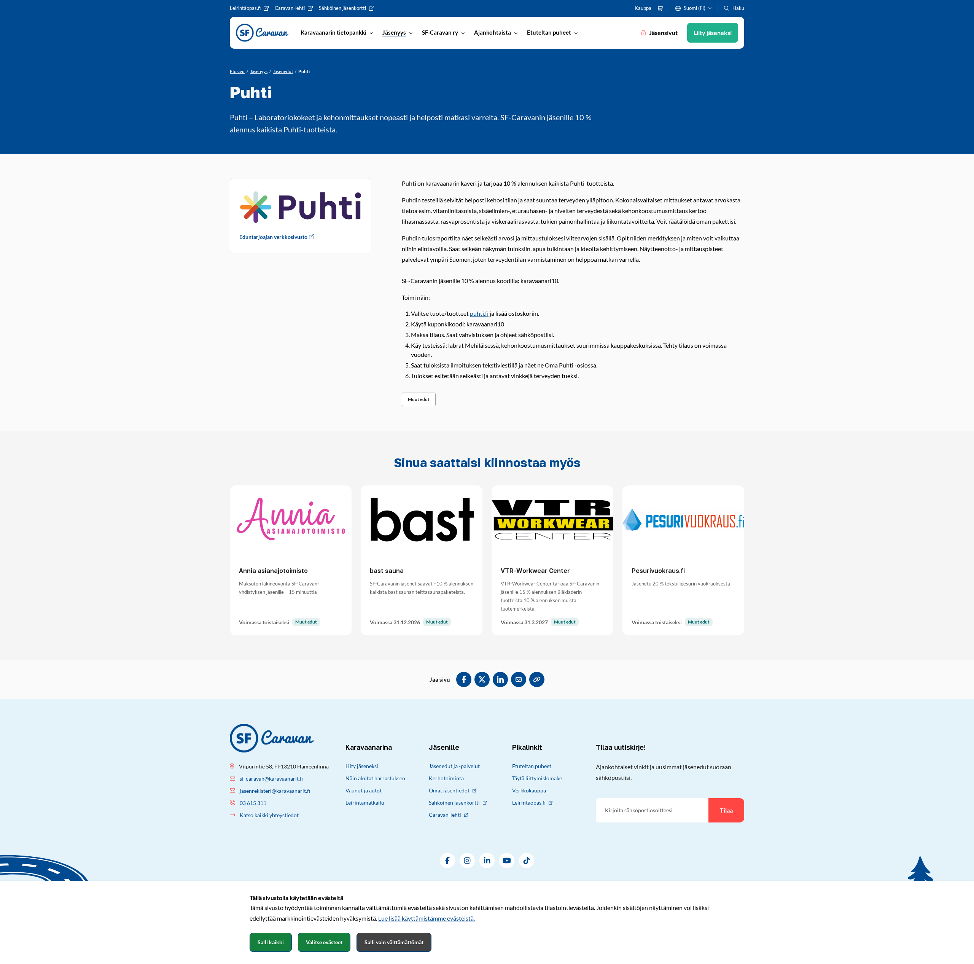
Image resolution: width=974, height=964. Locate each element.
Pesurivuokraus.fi (658, 570)
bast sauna (387, 570)
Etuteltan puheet (531, 766)
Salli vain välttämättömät (393, 942)
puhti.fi (479, 313)
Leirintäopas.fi (529, 802)
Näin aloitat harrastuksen (375, 778)
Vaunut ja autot (363, 790)
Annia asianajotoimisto (273, 570)
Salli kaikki (271, 942)
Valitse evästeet (324, 942)
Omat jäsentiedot (449, 790)
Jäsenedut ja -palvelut (454, 766)
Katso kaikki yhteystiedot (269, 815)
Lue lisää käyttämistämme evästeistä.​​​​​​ (426, 918)
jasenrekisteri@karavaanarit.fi (275, 790)
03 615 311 (253, 803)
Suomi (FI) (694, 8)
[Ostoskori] (660, 8)
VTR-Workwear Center (535, 570)
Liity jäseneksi (361, 766)
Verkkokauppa (529, 790)
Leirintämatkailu (364, 802)
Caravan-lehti (445, 814)
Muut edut (419, 399)
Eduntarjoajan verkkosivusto (273, 237)
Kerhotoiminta (446, 778)
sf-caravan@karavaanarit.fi (271, 778)
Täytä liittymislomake (537, 778)
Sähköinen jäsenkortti (454, 802)
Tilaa (726, 810)
